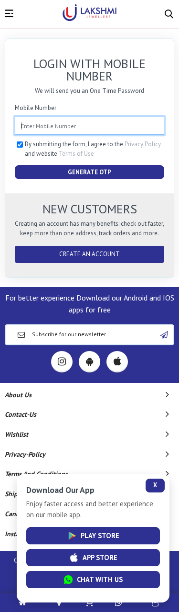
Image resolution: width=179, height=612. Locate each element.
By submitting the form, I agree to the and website (93, 149)
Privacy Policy (143, 144)
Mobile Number (35, 108)
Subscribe (164, 334)
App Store (100, 557)
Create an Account (89, 254)
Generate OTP (89, 172)
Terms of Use (76, 154)
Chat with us (100, 579)
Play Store (100, 535)
